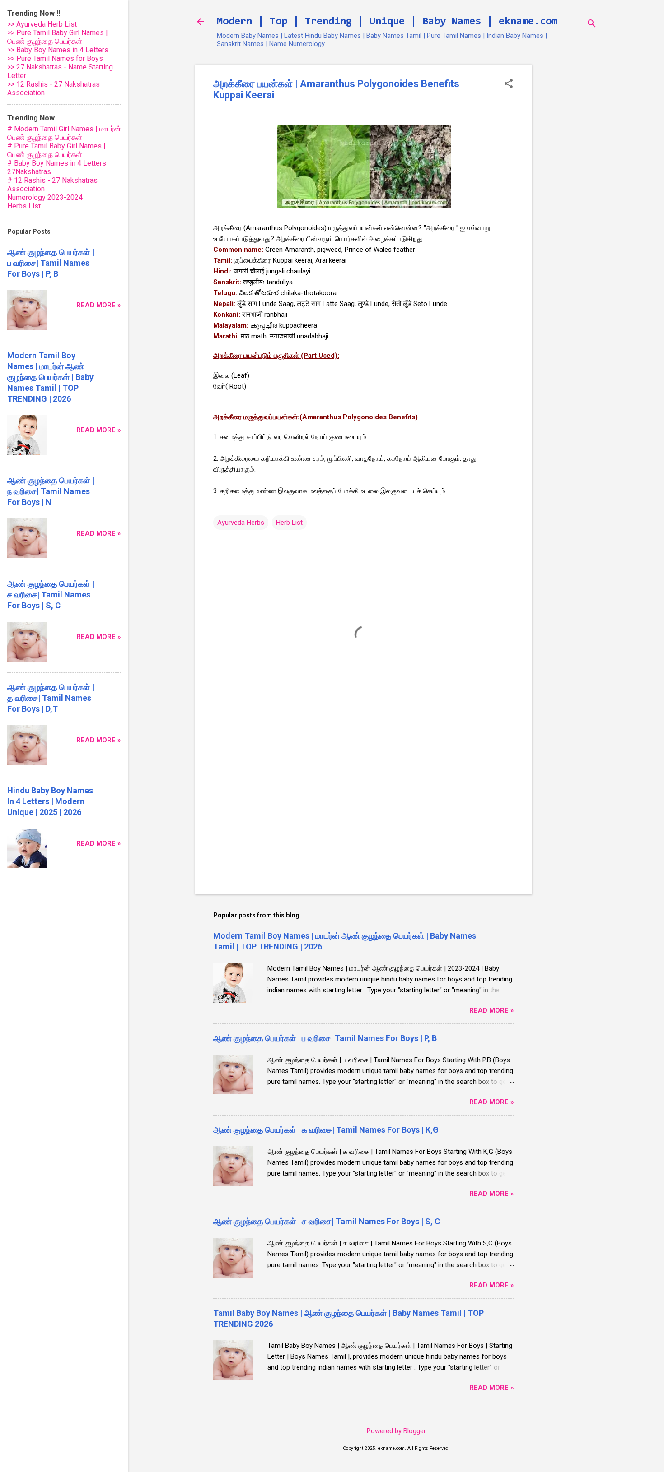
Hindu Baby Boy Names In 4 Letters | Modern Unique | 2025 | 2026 (50, 801)
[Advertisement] (568, 200)
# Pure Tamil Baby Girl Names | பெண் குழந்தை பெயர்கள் (56, 150)
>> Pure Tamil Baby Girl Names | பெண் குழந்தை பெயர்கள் (57, 37)
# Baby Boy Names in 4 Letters (56, 163)
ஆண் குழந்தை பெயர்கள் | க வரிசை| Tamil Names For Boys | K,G (326, 1129)
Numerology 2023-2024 (45, 197)
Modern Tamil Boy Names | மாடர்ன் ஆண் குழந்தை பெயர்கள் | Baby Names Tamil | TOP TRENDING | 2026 (50, 377)
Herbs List (24, 206)
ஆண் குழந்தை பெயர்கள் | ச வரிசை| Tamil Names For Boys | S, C (326, 1221)
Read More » (491, 1010)
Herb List (289, 522)
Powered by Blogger (396, 1431)
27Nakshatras (29, 171)
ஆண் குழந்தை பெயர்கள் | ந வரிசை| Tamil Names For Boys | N (50, 491)
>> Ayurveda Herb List (42, 24)
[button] (508, 84)
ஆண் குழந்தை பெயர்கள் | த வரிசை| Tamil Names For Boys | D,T (50, 697)
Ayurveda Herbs (240, 522)
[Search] (591, 24)
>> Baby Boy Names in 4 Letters (57, 50)
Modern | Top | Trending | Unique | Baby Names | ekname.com (387, 21)
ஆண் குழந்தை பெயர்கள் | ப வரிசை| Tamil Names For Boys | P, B (325, 1038)
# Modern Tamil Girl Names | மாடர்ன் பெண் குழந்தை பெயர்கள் (64, 133)
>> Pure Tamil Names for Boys (55, 58)
